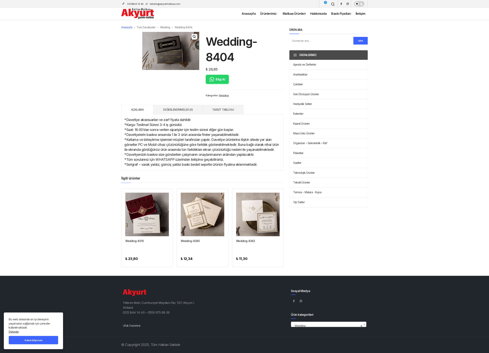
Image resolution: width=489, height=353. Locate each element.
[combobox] (328, 324)
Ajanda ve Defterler (304, 64)
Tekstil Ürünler (301, 182)
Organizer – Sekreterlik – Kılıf (310, 143)
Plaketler (298, 153)
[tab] (137, 109)
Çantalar (298, 84)
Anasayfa (249, 13)
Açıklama (137, 109)
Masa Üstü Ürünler (304, 133)
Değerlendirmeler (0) (178, 109)
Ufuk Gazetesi (131, 325)
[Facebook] (341, 3)
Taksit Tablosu (223, 109)
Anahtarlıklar (300, 74)
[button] (194, 37)
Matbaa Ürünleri (294, 13)
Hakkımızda (318, 13)
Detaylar (14, 332)
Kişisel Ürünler (301, 123)
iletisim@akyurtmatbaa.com (165, 3)
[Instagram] (347, 3)
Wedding (165, 27)
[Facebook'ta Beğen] (294, 301)
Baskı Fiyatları (341, 13)
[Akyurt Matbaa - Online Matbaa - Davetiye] (137, 13)
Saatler (297, 162)
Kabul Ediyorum (33, 340)
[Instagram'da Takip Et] (301, 301)
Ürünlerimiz (268, 13)
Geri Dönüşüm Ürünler (306, 94)
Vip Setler (299, 202)
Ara (360, 40)
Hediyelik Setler (302, 103)
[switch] (359, 3)
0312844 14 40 (135, 3)
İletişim (360, 13)
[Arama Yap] (333, 4)
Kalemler (298, 113)
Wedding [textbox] (327, 326)
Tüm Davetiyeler (146, 27)
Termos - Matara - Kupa (307, 192)
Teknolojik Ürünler (304, 172)
